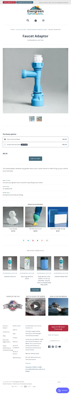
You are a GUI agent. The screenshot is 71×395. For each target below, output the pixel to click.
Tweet (28, 240)
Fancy (37, 240)
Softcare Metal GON (61, 276)
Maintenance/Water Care (37, 29)
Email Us (28, 363)
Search (15, 330)
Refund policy (17, 357)
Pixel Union (16, 384)
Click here (35, 290)
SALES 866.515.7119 (9, 2)
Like (23, 240)
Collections (21, 29)
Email (47, 240)
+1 (42, 240)
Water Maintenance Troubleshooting (8, 348)
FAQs (4, 336)
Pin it (33, 240)
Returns (15, 341)
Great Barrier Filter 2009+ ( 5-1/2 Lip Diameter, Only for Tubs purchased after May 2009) (44, 281)
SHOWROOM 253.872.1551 (25, 2)
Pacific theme (7, 384)
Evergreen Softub (36, 40)
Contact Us (6, 332)
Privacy (15, 338)
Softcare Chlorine (10, 276)
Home (12, 29)
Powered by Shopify (26, 384)
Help (14, 334)
